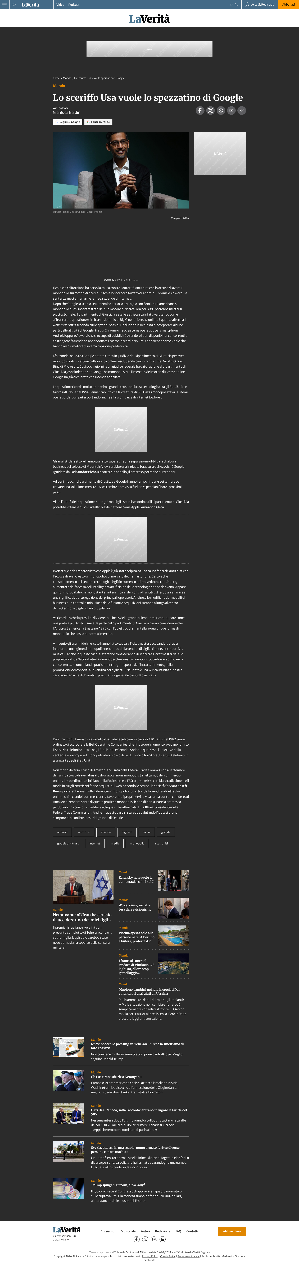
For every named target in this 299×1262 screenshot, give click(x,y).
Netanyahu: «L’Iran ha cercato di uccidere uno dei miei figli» (82, 917)
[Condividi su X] (210, 110)
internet (94, 843)
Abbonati (288, 4)
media (115, 843)
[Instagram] (154, 1239)
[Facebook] (137, 1239)
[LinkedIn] (163, 1239)
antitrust (84, 832)
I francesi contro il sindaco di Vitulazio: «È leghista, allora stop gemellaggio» (136, 967)
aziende (106, 832)
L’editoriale (128, 1231)
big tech (127, 832)
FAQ (178, 1231)
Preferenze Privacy (189, 1256)
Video (60, 5)
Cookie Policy (167, 1256)
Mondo (67, 78)
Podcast (73, 5)
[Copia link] (241, 110)
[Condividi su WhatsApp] (221, 110)
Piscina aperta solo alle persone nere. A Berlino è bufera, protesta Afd (137, 937)
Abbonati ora (232, 1231)
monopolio (137, 843)
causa (147, 832)
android (62, 832)
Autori (145, 1231)
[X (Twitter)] (145, 1239)
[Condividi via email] (231, 110)
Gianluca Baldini (67, 112)
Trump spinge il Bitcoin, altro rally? (118, 1185)
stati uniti (161, 843)
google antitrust (68, 843)
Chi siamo (107, 1231)
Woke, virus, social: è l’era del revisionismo (135, 907)
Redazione (162, 1231)
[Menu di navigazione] (5, 5)
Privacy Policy (150, 1256)
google (165, 832)
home (56, 78)
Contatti (192, 1231)
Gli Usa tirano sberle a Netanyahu (116, 1077)
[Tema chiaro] (231, 4)
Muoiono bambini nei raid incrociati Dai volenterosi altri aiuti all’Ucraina (149, 992)
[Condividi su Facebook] (200, 110)
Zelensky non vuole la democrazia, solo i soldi (136, 879)
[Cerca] (14, 5)
